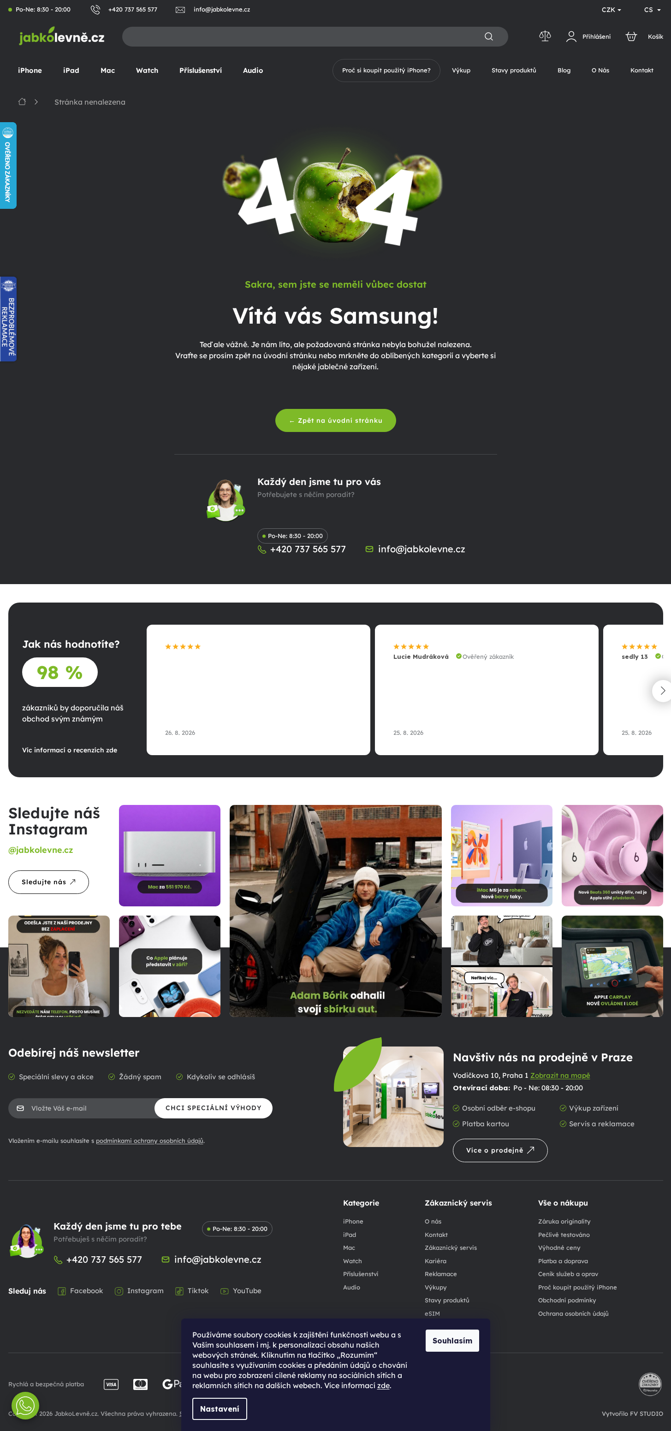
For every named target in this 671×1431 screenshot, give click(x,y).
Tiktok (198, 1290)
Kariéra (435, 1261)
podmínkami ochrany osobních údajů (149, 1140)
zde (383, 1385)
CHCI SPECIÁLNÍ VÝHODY (213, 1108)
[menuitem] (30, 71)
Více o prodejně (494, 1150)
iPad (349, 1234)
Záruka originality (564, 1221)
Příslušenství (360, 1273)
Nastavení (219, 1408)
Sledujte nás (44, 882)
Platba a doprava (563, 1261)
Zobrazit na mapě (560, 1075)
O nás (433, 1221)
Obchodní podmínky (567, 1300)
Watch (352, 1261)
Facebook (86, 1290)
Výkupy (436, 1287)
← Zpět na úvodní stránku (336, 420)
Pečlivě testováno (564, 1234)
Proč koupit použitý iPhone (577, 1287)
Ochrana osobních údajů (573, 1313)
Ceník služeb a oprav (568, 1273)
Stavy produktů (447, 1300)
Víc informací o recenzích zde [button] (69, 750)
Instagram (145, 1290)
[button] (25, 1405)
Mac (349, 1247)
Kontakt (436, 1234)
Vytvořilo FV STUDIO (632, 1413)
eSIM (432, 1313)
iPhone (353, 1221)
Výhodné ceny (559, 1247)
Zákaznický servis (451, 1247)
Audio (351, 1287)
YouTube (247, 1290)
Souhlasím (452, 1340)
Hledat (488, 37)
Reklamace (441, 1273)
